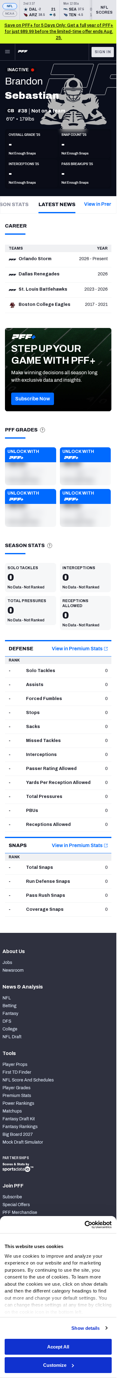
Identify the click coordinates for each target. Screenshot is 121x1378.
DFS (6, 1021)
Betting (9, 1005)
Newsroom (13, 970)
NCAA (9, 13)
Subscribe (12, 1197)
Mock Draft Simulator (22, 1142)
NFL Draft (11, 1037)
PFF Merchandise (19, 1212)
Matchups (12, 1111)
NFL (10, 6)
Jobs (7, 962)
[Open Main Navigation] (7, 52)
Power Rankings (18, 1103)
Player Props (14, 1064)
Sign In (103, 52)
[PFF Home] (23, 52)
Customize (54, 1365)
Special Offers (16, 1204)
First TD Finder (16, 1072)
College (9, 1029)
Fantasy (10, 1013)
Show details (85, 1328)
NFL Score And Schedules (28, 1080)
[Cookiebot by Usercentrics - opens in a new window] (85, 1225)
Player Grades (16, 1087)
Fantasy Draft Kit (18, 1119)
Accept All (58, 1346)
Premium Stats (16, 1095)
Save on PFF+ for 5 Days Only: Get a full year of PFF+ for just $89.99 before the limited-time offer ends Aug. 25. (58, 31)
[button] (32, 399)
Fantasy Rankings (20, 1126)
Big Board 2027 (17, 1134)
